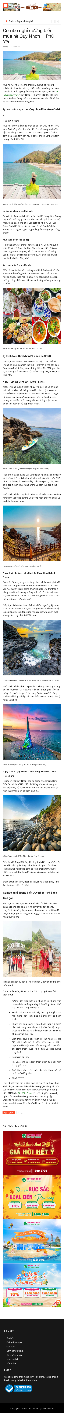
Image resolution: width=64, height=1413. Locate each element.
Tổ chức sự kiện (14, 1354)
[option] (34, 21)
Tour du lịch (12, 1359)
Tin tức (20, 1113)
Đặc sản (11, 1346)
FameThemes (48, 1408)
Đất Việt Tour (25, 1092)
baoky (5, 46)
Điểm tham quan (15, 1342)
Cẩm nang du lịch (15, 1350)
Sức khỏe (11, 1363)
